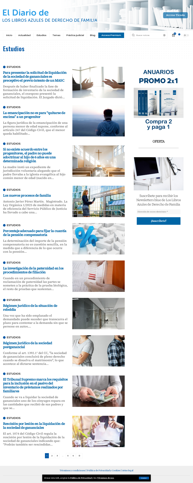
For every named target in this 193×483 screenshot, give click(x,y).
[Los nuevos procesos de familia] (98, 201)
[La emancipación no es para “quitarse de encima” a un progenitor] (98, 120)
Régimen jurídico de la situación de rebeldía (30, 307)
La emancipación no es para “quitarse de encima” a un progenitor (34, 114)
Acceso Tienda (175, 15)
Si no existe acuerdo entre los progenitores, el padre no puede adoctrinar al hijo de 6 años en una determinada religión (29, 155)
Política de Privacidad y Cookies (103, 470)
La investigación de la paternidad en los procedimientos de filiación (33, 270)
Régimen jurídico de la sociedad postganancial (27, 345)
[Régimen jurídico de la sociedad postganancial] (98, 351)
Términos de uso (105, 478)
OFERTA (159, 141)
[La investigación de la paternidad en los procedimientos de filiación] (98, 276)
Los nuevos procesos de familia (27, 195)
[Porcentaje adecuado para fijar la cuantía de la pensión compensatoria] (98, 238)
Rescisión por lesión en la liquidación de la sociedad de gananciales (34, 425)
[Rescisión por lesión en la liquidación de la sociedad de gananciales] (98, 431)
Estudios (13, 67)
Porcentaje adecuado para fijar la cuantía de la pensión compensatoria (34, 232)
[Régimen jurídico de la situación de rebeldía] (98, 313)
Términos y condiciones (72, 470)
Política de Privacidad (81, 478)
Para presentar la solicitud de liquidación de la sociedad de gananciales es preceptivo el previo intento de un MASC (34, 76)
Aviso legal (127, 470)
